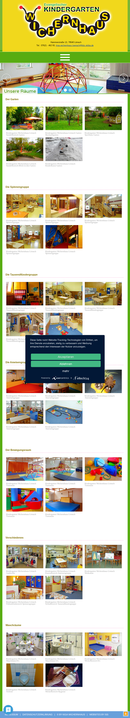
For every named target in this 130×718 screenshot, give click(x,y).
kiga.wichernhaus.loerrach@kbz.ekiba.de (75, 45)
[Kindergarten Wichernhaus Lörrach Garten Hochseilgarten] (64, 129)
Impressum (11, 714)
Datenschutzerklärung (37, 714)
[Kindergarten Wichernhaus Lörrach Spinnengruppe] (25, 217)
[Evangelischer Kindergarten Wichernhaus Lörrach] (65, 38)
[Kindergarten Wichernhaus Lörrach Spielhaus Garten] (104, 129)
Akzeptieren (66, 356)
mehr (65, 371)
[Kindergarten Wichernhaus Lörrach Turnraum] (25, 480)
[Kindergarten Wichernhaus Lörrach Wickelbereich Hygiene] (64, 686)
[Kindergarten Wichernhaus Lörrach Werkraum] (104, 567)
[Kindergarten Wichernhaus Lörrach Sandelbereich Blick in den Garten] (25, 160)
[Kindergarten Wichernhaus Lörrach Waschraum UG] (64, 655)
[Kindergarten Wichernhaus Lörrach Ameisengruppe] (25, 392)
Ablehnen (65, 363)
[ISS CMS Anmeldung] (50, 42)
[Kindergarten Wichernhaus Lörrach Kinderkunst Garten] (64, 160)
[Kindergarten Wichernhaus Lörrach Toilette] (25, 686)
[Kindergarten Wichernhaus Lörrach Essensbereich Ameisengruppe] (64, 567)
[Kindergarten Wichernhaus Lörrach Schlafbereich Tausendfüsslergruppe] (64, 598)
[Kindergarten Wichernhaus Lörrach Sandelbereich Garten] (25, 129)
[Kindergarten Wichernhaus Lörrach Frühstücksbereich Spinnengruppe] (25, 598)
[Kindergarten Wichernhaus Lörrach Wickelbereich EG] (104, 655)
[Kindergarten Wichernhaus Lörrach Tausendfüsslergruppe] (25, 304)
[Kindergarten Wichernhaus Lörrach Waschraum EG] (25, 655)
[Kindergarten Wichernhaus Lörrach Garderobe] (25, 567)
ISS (106, 714)
